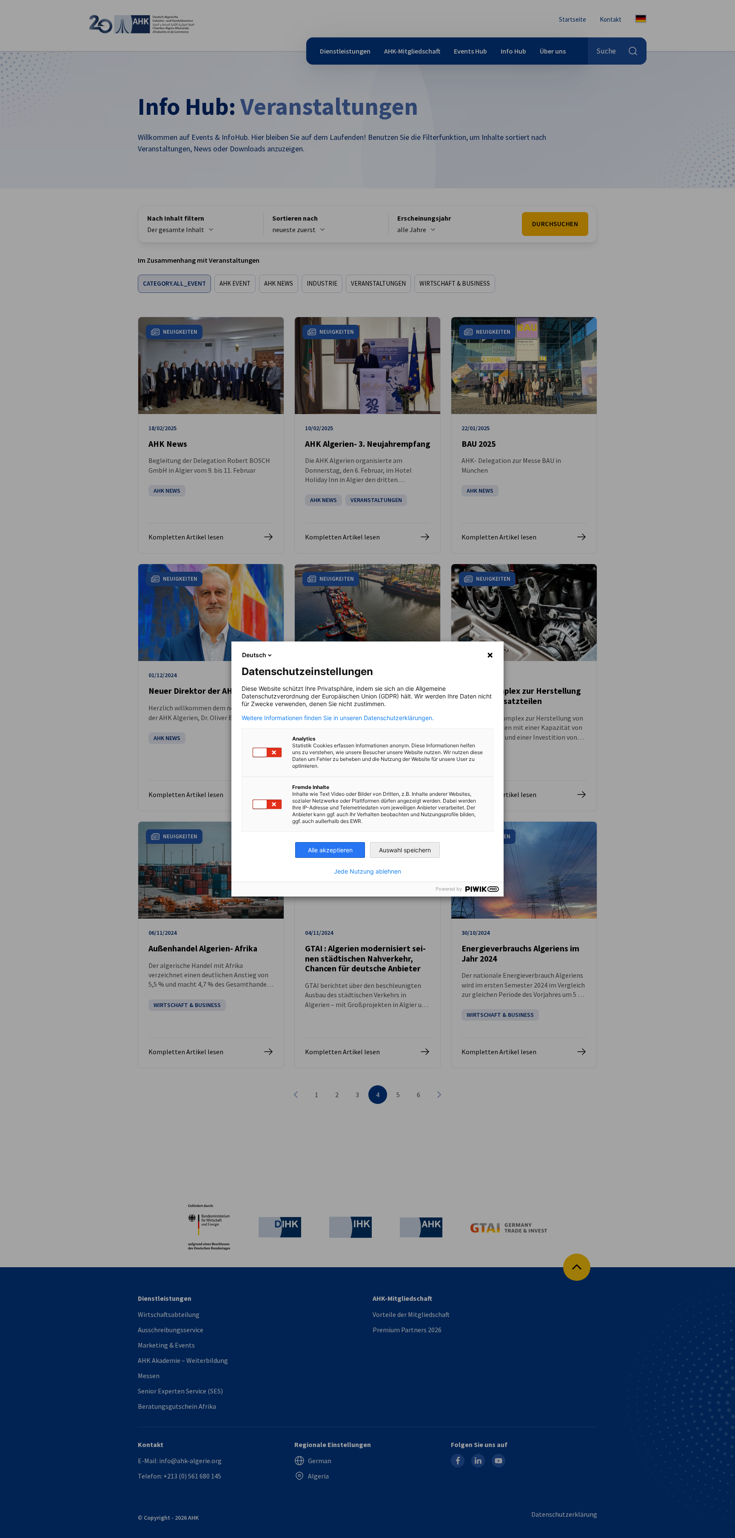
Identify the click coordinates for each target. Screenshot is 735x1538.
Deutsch (254, 654)
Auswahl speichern (405, 850)
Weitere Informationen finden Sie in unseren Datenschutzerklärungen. (338, 718)
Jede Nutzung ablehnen (367, 871)
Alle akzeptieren (330, 850)
